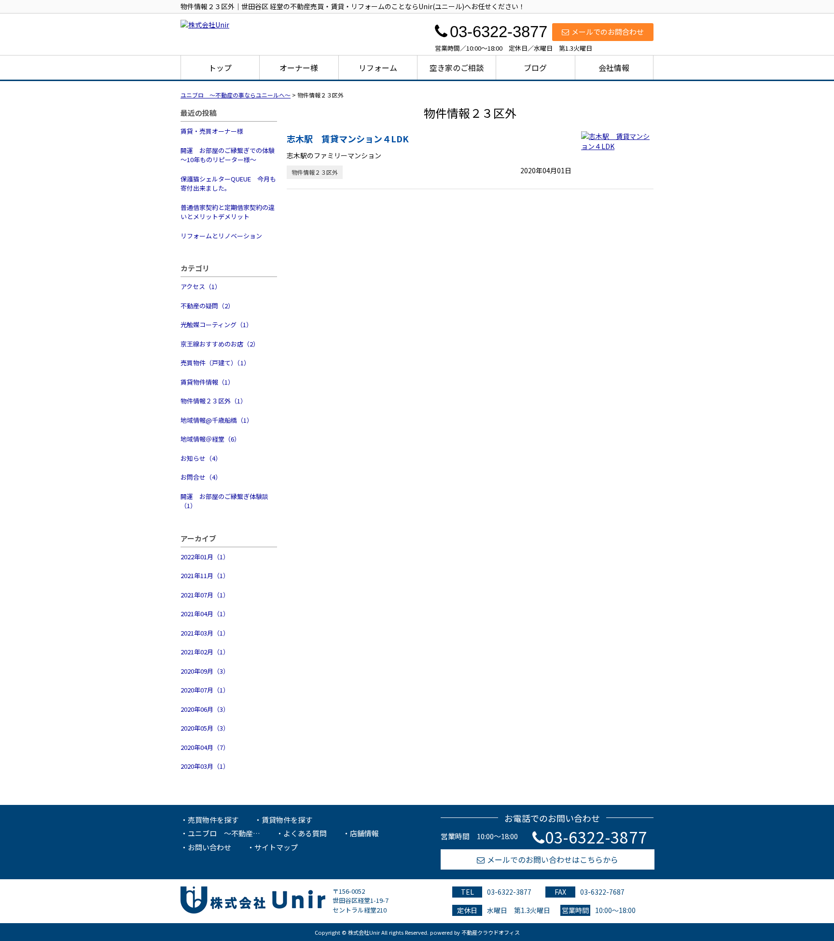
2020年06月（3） (205, 709)
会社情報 (613, 67)
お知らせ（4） (201, 458)
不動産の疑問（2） (207, 305)
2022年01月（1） (205, 556)
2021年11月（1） (205, 575)
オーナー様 (298, 67)
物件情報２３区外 (315, 172)
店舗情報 (364, 833)
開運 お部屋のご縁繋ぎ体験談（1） (224, 501)
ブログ (535, 67)
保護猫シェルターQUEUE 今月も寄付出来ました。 (228, 183)
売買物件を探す (213, 820)
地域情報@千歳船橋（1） (217, 420)
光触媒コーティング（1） (216, 324)
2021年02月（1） (205, 651)
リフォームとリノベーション (221, 235)
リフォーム (378, 67)
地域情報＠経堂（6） (210, 438)
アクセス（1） (201, 286)
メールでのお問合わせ (607, 32)
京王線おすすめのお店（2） (220, 343)
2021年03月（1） (205, 632)
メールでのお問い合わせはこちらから (552, 859)
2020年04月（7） (205, 747)
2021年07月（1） (205, 594)
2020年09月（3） (205, 671)
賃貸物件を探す (287, 820)
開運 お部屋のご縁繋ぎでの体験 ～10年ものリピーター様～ (229, 155)
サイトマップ (276, 847)
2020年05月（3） (205, 728)
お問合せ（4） (201, 477)
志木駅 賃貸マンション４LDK (348, 138)
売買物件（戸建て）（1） (215, 362)
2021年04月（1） (205, 613)
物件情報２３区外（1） (214, 400)
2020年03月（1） (205, 766)
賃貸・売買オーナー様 (212, 131)
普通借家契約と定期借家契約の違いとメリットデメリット (228, 212)
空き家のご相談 (457, 67)
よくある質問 (305, 833)
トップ (220, 67)
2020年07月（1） (205, 689)
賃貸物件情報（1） (207, 382)
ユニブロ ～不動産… (224, 833)
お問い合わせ (209, 847)
